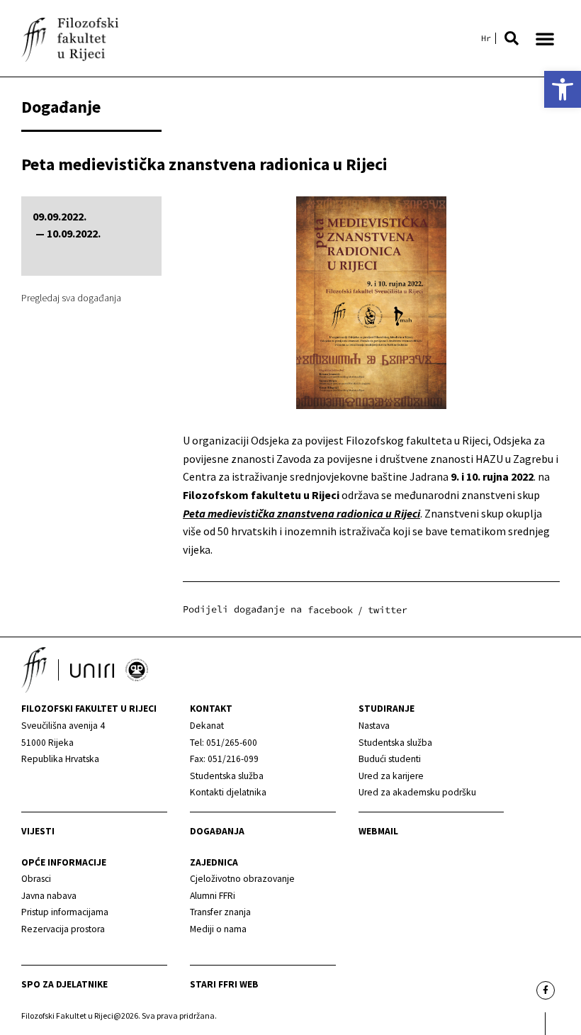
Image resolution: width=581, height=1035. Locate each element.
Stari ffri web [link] (224, 984)
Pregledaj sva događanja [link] (71, 297)
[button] (511, 38)
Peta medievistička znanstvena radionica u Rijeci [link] (301, 513)
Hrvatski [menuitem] (486, 38)
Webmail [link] (378, 831)
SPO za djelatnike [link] (64, 984)
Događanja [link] (217, 831)
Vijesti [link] (38, 831)
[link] (562, 89)
